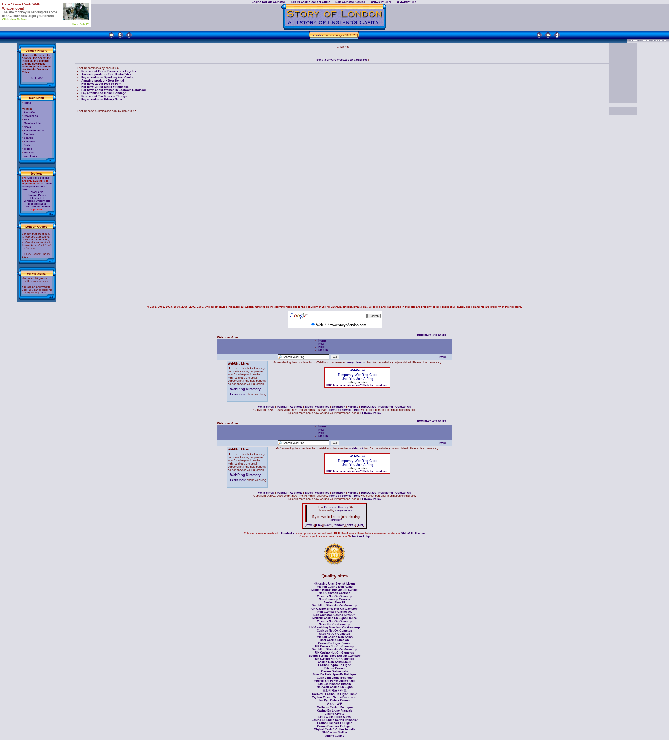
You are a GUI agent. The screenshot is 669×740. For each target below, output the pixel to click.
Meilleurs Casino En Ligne (335, 707)
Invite (443, 357)
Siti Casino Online (334, 732)
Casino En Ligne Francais (334, 710)
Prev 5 (310, 525)
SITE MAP (37, 78)
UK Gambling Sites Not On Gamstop (334, 627)
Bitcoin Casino (334, 668)
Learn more (238, 394)
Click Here (336, 520)
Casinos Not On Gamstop (334, 596)
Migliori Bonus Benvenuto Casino (334, 589)
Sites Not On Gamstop (334, 624)
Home (27, 102)
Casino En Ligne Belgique (335, 677)
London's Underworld (37, 200)
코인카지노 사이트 (335, 690)
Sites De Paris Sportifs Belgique (334, 674)
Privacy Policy (371, 412)
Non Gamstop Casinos (334, 592)
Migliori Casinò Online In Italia (334, 729)
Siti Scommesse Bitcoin (334, 683)
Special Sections (38, 177)
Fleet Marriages (37, 203)
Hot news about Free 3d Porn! (102, 83)
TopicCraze (368, 406)
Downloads (31, 115)
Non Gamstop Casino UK (334, 611)
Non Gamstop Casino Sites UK (334, 614)
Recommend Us (34, 130)
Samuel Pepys (37, 195)
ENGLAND (37, 192)
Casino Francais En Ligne (334, 723)
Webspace (322, 406)
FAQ (26, 119)
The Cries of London (37, 206)
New (321, 343)
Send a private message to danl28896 (341, 59)
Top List (29, 152)
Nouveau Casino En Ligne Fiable (334, 694)
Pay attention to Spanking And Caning (107, 77)
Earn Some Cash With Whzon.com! (21, 6)
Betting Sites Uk (335, 602)
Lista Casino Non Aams (334, 716)
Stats (27, 145)
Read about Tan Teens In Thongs (104, 96)
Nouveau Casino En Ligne (335, 687)
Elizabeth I (37, 197)
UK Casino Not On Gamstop (334, 646)
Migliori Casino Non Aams (335, 586)
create (317, 35)
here (43, 292)
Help (321, 346)
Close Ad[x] (79, 23)
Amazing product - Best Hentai (102, 80)
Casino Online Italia (334, 671)
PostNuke (287, 533)
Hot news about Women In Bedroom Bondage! (113, 89)
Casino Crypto (334, 713)
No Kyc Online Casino (334, 700)
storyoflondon (356, 362)
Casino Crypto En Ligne (334, 665)
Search (28, 137)
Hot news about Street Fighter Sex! (105, 86)
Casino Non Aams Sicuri (334, 661)
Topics (28, 148)
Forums (353, 406)
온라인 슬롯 (334, 703)
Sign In (323, 349)
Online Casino (334, 735)
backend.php (361, 536)
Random (338, 525)
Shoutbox (338, 406)
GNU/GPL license (413, 533)
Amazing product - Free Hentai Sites (106, 74)
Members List (32, 123)
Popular (282, 406)
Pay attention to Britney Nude (101, 99)
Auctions (296, 406)
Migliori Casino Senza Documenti (334, 697)
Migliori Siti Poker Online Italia (334, 680)
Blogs (309, 406)
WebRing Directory (245, 389)
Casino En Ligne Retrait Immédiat (335, 719)
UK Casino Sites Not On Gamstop (334, 608)
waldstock (356, 448)
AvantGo (29, 112)
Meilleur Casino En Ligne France (334, 618)
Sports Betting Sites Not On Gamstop (335, 655)
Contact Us (403, 406)
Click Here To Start (14, 19)
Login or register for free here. (37, 186)
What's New (266, 406)
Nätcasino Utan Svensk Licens (334, 583)
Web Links (30, 156)
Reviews (29, 134)
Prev (319, 525)
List (360, 525)
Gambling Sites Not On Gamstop (334, 605)
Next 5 (351, 525)
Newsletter (385, 406)
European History (335, 507)
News (27, 126)
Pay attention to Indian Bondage (103, 93)
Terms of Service (340, 409)
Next (327, 525)
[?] (87, 23)
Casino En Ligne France (334, 643)
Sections (29, 141)
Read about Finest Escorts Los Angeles (108, 71)
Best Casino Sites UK (334, 639)
